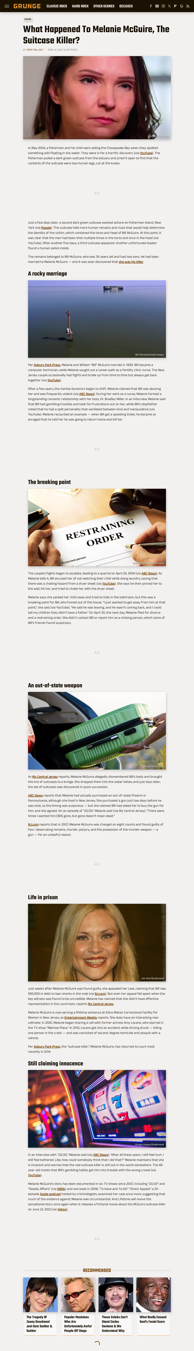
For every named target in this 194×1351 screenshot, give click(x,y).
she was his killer (131, 262)
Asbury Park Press (47, 365)
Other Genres (103, 6)
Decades (126, 6)
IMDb (61, 1189)
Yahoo (61, 1209)
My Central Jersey (45, 776)
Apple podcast (50, 1194)
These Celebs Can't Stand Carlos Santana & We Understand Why (115, 1324)
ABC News (86, 394)
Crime (27, 19)
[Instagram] (163, 6)
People (46, 227)
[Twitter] (169, 6)
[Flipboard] (175, 6)
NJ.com (33, 824)
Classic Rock (57, 6)
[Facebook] (150, 6)
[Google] (181, 6)
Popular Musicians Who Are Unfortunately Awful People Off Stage (78, 1324)
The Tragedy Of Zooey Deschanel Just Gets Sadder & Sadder (39, 1324)
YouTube (146, 153)
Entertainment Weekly (80, 1017)
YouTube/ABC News (158, 136)
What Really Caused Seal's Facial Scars (153, 1319)
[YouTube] (157, 6)
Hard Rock (80, 6)
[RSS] (187, 6)
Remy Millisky (35, 49)
